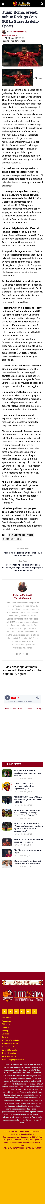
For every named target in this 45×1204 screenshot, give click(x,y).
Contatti (5, 1027)
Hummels (7, 502)
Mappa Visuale (8, 1047)
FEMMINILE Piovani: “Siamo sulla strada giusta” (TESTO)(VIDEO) (28, 799)
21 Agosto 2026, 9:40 (23, 845)
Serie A (5, 1037)
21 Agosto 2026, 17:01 (23, 805)
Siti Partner (6, 1018)
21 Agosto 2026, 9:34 (23, 856)
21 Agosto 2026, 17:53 (23, 778)
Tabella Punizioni (9, 1053)
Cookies (5, 1034)
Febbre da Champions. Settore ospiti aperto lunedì (28, 840)
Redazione (6, 1021)
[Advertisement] (22, 736)
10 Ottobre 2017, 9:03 (14, 38)
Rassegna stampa (12, 539)
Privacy (5, 1031)
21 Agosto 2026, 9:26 (23, 867)
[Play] (7, 698)
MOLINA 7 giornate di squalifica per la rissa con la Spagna (27, 773)
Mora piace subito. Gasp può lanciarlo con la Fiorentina (27, 862)
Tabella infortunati (9, 1056)
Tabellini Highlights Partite (13, 1060)
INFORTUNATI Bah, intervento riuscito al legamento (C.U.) (24, 786)
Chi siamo (6, 1024)
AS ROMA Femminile (10, 1040)
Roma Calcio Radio (10, 1044)
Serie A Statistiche (9, 1050)
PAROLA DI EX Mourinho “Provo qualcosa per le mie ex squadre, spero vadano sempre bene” (28, 827)
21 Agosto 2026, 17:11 (23, 792)
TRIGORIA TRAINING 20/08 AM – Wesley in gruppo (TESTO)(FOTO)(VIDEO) (27, 812)
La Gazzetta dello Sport (21, 535)
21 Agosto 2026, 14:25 (23, 834)
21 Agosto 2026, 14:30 (23, 818)
